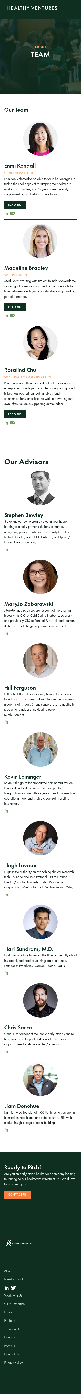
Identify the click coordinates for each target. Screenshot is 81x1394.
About (8, 1271)
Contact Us (11, 1354)
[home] (31, 8)
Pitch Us (9, 1346)
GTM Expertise (14, 1304)
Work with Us (13, 1295)
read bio (15, 205)
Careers (9, 1337)
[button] (74, 7)
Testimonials (12, 1329)
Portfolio (9, 1320)
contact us (17, 1194)
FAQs (8, 1312)
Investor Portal (13, 1279)
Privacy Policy (13, 1362)
